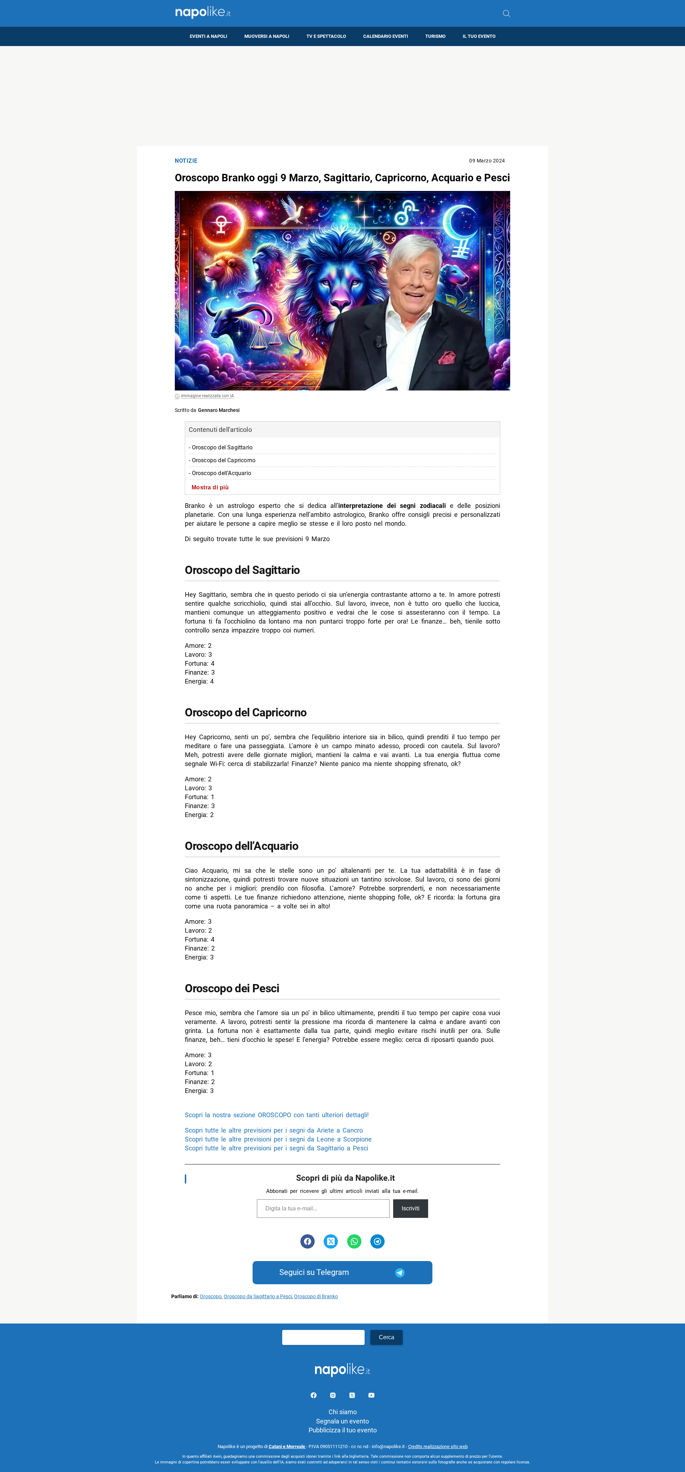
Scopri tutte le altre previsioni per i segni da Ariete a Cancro (274, 1130)
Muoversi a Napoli (266, 36)
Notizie (186, 160)
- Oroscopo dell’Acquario (220, 473)
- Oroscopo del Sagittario (221, 447)
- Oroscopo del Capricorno (222, 460)
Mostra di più (210, 487)
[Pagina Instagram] (333, 1396)
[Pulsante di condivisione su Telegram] (377, 1241)
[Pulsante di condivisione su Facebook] (307, 1241)
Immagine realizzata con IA (207, 395)
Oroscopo (211, 1297)
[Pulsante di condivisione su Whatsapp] (354, 1241)
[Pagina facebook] (314, 1396)
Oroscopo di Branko (316, 1297)
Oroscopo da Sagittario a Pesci (258, 1297)
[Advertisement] (342, 96)
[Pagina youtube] (371, 1396)
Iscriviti (411, 1208)
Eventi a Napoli (208, 36)
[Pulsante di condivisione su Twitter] (331, 1241)
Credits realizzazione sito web (438, 1446)
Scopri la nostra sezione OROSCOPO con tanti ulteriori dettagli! (277, 1115)
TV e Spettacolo (326, 36)
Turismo (435, 36)
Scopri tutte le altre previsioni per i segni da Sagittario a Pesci (276, 1148)
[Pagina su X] (352, 1396)
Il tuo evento (479, 36)
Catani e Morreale (287, 1446)
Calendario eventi (385, 36)
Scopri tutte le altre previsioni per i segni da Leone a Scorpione (278, 1139)
